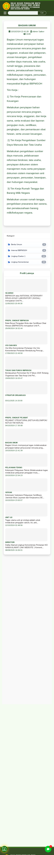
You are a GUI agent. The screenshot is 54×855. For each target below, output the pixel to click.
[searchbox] (27, 13)
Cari (42, 13)
